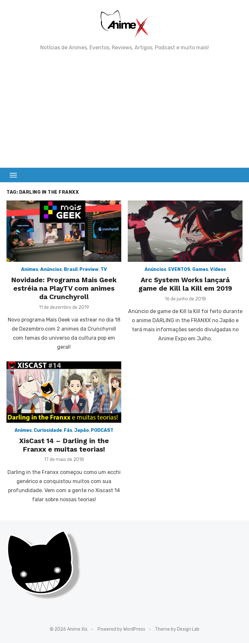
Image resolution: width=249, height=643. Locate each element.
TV (104, 269)
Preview (89, 269)
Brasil (70, 269)
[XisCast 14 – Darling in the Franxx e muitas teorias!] (63, 392)
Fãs (68, 430)
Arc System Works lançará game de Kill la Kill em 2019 (185, 284)
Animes (29, 269)
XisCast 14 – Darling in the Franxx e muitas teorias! (64, 445)
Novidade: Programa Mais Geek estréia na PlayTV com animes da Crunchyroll (64, 288)
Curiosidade (48, 430)
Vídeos (218, 269)
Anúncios (51, 269)
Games (200, 269)
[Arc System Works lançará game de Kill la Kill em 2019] (185, 231)
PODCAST (102, 430)
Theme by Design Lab (177, 629)
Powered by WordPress (121, 629)
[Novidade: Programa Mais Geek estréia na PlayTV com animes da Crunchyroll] (63, 231)
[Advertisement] (124, 109)
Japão (81, 430)
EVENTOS (179, 269)
